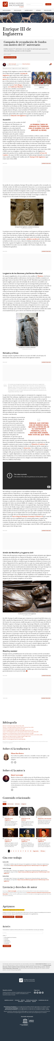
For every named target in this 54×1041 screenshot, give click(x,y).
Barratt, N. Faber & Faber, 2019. (13, 725)
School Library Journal (39, 966)
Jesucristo (27, 448)
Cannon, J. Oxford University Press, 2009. (18, 727)
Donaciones (28, 1001)
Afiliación (19, 916)
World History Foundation (10, 1006)
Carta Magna (18, 85)
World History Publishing (11, 1008)
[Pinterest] (43, 993)
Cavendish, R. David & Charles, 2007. (14, 728)
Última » (43, 851)
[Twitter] (37, 993)
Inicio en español (7, 10)
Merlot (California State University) (16, 966)
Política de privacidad (31, 1000)
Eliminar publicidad (46, 163)
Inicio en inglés (17, 10)
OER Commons (29, 966)
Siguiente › (36, 851)
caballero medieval (32, 239)
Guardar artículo (7, 68)
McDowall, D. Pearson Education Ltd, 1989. (18, 733)
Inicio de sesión (47, 10)
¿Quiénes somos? (29, 10)
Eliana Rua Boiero (26, 64)
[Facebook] (35, 993)
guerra (5, 79)
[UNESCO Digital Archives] (27, 1022)
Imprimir (24, 68)
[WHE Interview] (12, 790)
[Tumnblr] (40, 993)
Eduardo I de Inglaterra (18, 115)
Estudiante (7, 940)
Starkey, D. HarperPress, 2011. (13, 737)
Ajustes (34, 1001)
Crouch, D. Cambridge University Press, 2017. (18, 730)
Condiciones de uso (43, 1000)
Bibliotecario (7, 942)
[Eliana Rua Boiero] (12, 762)
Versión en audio (17, 68)
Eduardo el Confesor (38, 444)
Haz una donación (8, 916)
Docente (6, 939)
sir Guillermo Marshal (15, 87)
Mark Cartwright (12, 64)
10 (30, 851)
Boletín (23, 1000)
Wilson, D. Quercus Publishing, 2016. (14, 739)
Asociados (20, 1001)
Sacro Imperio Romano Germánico (23, 516)
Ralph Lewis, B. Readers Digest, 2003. (17, 736)
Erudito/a (6, 943)
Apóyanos (38, 10)
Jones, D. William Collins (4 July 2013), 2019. (20, 731)
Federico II (39, 516)
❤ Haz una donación (10, 57)
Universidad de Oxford (41, 964)
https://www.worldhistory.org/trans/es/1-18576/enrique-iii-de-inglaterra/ (29, 865)
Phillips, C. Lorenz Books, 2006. (22, 734)
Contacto (17, 1000)
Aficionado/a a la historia (10, 937)
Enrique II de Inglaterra (37, 157)
